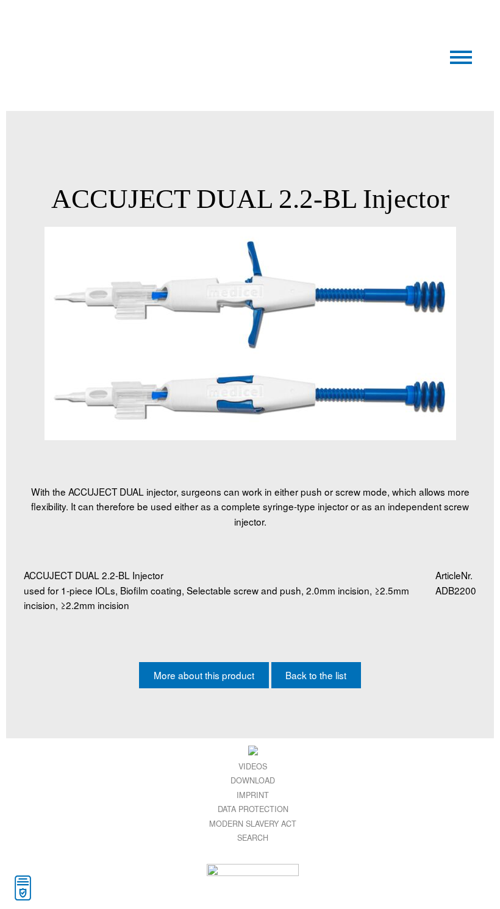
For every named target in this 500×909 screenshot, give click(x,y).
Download (252, 780)
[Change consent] (23, 887)
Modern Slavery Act (252, 823)
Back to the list (315, 675)
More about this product (204, 675)
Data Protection (253, 809)
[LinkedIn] (252, 750)
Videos (252, 766)
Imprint (253, 794)
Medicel (139, 30)
